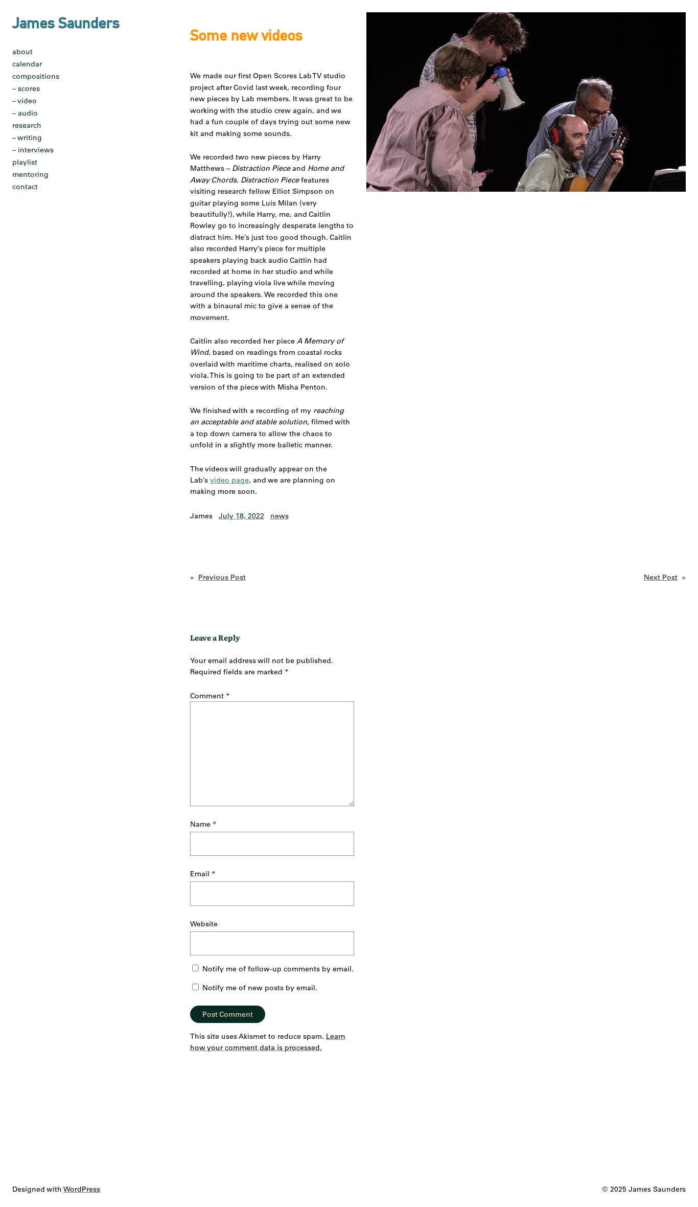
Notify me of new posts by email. (259, 987)
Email (203, 873)
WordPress (81, 1189)
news (279, 515)
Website (204, 923)
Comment (210, 695)
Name (203, 824)
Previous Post (222, 577)
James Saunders (66, 22)
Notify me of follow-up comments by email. (278, 968)
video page (229, 480)
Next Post (661, 577)
